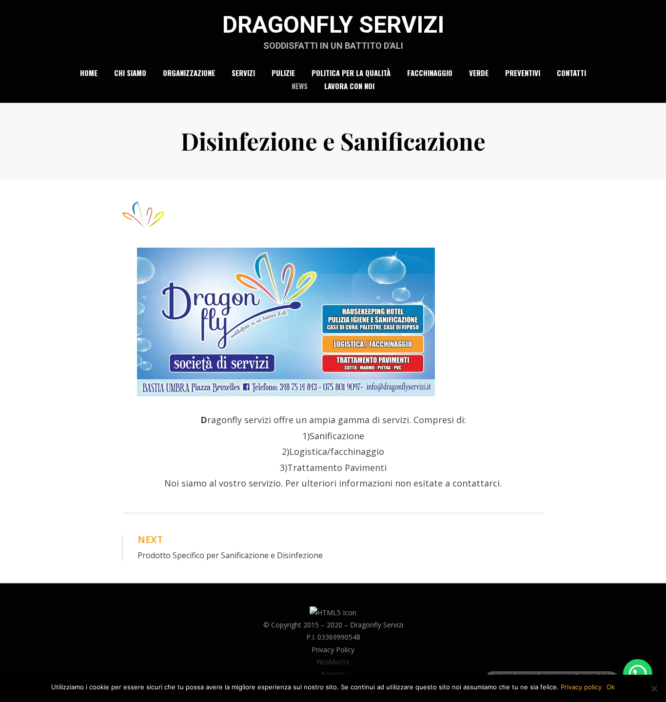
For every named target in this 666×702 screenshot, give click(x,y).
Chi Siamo (130, 72)
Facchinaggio (429, 72)
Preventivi (522, 72)
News (300, 85)
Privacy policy (581, 687)
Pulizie (283, 72)
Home (89, 72)
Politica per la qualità (351, 72)
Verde (479, 72)
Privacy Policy (333, 649)
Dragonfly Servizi (333, 25)
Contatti (571, 72)
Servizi (243, 72)
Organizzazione (189, 72)
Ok (611, 687)
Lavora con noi (349, 85)
